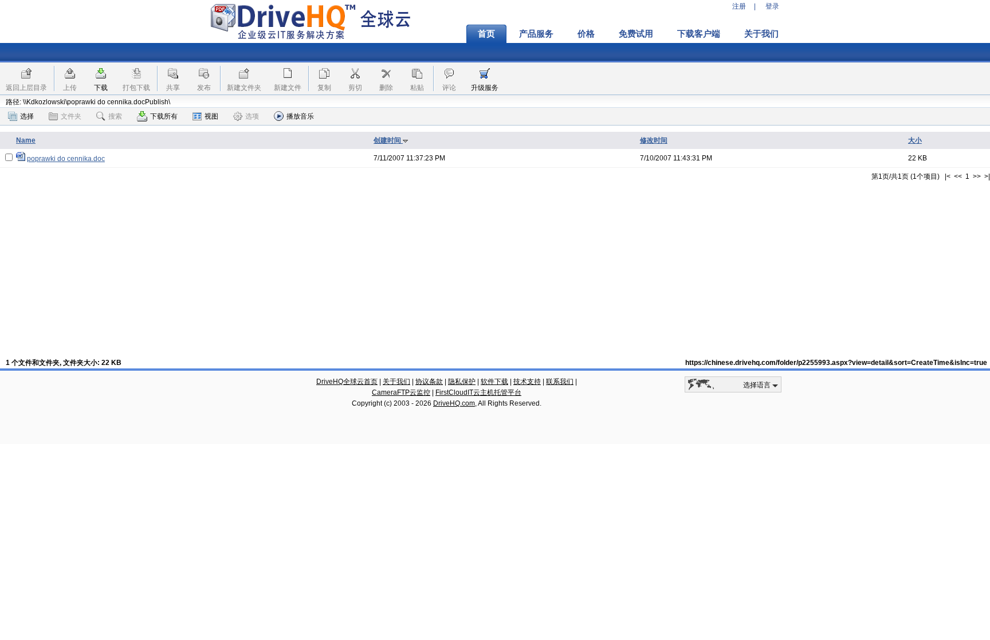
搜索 (115, 116)
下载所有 (164, 116)
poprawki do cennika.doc (66, 159)
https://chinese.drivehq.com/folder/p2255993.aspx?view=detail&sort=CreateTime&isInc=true (836, 363)
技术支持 (527, 382)
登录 (772, 6)
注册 (739, 6)
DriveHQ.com (454, 403)
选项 (252, 116)
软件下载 (494, 382)
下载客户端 (698, 33)
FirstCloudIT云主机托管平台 (478, 392)
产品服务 (536, 33)
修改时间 (653, 140)
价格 (586, 33)
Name (26, 140)
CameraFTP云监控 (401, 392)
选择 (27, 116)
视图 (211, 116)
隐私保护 (462, 382)
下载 (101, 88)
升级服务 (484, 88)
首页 (486, 33)
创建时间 (388, 140)
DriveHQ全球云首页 (347, 382)
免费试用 (636, 33)
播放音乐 (300, 116)
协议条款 (429, 382)
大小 (915, 140)
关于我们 (761, 33)
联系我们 (559, 382)
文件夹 (71, 116)
